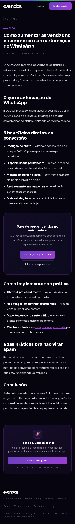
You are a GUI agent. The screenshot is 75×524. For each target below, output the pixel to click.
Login (54, 506)
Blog (15, 19)
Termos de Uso (22, 506)
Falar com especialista (37, 264)
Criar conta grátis (37, 460)
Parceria (61, 498)
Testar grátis (60, 6)
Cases (6, 506)
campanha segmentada (50, 327)
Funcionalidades (12, 498)
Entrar (40, 6)
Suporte (49, 498)
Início (6, 19)
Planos (28, 498)
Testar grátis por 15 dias (37, 254)
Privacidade (40, 506)
